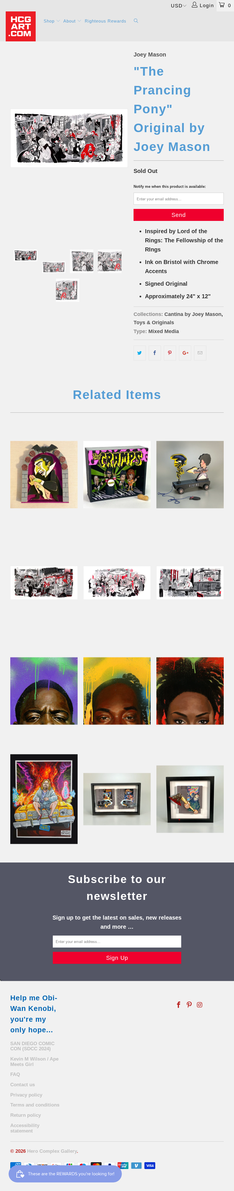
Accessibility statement (24, 1128)
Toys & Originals (154, 322)
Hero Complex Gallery (52, 1151)
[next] (121, 138)
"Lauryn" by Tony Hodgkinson (190, 690)
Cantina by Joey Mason (192, 314)
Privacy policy (26, 1095)
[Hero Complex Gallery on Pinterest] (189, 1005)
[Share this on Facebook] (155, 353)
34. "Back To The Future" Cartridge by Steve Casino (117, 799)
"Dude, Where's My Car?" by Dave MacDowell (44, 799)
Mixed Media (163, 331)
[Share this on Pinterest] (170, 353)
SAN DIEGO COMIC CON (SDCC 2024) (32, 1046)
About (70, 21)
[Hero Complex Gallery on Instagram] (199, 1005)
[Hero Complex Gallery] (21, 26)
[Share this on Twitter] (140, 353)
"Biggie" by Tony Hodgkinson (44, 690)
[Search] (136, 21)
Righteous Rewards (105, 21)
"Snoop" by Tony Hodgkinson (117, 690)
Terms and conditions (34, 1105)
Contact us (22, 1084)
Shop (50, 21)
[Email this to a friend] (200, 353)
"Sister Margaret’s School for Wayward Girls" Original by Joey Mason (44, 582)
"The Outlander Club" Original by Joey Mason (117, 582)
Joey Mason (150, 54)
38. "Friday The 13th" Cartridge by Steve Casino (190, 799)
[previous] (16, 138)
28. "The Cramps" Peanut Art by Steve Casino (117, 474)
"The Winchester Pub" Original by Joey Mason (190, 582)
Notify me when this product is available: (170, 186)
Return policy (25, 1115)
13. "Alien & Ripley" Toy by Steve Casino (190, 474)
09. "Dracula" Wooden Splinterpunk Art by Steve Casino (44, 474)
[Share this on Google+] (185, 353)
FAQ (15, 1074)
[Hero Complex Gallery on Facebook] (179, 1005)
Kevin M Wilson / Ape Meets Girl (34, 1061)
